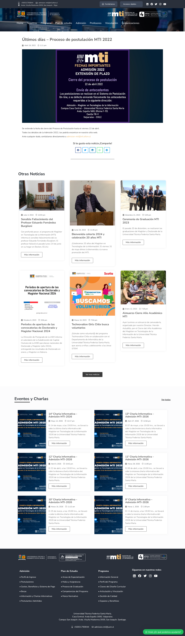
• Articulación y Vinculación (110, 591)
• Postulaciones (27, 581)
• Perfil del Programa (107, 581)
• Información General (108, 577)
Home (20, 23)
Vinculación (111, 23)
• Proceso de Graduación (72, 586)
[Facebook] (152, 4)
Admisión (81, 23)
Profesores (95, 23)
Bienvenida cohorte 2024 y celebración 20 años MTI (88, 235)
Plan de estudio (63, 23)
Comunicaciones (130, 23)
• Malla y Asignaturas (70, 581)
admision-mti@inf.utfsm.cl (79, 136)
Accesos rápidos (129, 4)
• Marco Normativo (69, 596)
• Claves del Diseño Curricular (112, 586)
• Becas (23, 591)
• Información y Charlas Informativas (36, 596)
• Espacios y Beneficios (108, 601)
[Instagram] (160, 4)
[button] (78, 150)
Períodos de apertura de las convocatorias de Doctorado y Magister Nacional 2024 (39, 328)
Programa (46, 23)
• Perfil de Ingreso (28, 577)
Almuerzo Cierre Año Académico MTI (142, 314)
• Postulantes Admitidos (31, 601)
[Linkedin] (147, 4)
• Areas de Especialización (73, 577)
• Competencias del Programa (74, 591)
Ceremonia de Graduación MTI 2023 (141, 220)
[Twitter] (156, 4)
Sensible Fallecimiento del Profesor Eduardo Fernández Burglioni (38, 222)
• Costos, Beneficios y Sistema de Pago (37, 586)
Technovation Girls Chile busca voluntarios (90, 326)
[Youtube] (165, 4)
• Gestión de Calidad (107, 596)
